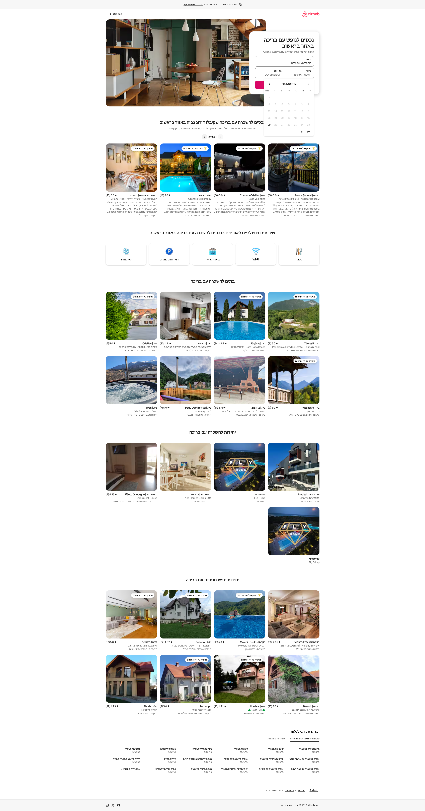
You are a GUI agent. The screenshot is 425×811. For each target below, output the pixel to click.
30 (308, 131)
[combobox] (284, 63)
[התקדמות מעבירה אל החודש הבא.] (270, 84)
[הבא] (204, 136)
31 (302, 131)
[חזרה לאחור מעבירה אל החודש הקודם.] (308, 84)
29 (269, 124)
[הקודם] (220, 136)
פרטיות (292, 805)
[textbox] (299, 75)
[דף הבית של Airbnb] (310, 14)
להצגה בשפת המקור (193, 4)
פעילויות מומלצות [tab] (276, 738)
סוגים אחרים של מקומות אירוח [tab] (304, 738)
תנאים (283, 805)
